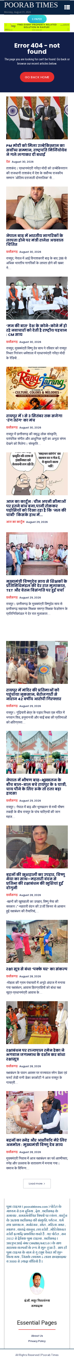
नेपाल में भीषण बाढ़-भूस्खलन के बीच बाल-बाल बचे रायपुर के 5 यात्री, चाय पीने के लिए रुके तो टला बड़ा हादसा (36, 786)
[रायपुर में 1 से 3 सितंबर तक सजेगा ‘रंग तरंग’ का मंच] (37, 388)
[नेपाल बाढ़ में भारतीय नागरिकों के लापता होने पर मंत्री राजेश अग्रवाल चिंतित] (37, 208)
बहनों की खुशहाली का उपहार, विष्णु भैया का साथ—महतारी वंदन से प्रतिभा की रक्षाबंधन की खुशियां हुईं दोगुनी (35, 881)
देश (8, 161)
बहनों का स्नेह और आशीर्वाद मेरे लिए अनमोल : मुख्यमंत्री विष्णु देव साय (36, 1142)
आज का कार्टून (15, 522)
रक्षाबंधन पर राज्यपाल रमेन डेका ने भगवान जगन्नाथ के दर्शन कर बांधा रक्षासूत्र (35, 1055)
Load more (35, 1183)
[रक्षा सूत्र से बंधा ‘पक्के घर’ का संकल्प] (37, 941)
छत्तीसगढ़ (12, 252)
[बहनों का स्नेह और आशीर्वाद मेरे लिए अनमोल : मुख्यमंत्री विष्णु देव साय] (37, 1112)
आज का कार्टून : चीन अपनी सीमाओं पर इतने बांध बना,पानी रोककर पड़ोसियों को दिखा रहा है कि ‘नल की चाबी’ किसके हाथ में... (36, 508)
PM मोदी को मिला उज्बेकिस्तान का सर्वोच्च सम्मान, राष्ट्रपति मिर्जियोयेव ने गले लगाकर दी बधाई (36, 150)
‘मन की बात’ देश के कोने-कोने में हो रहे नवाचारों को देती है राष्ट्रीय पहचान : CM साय (36, 330)
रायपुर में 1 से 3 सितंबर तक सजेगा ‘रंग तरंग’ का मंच (34, 418)
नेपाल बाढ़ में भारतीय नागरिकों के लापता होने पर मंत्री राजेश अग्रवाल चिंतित (35, 240)
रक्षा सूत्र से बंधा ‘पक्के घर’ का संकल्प (36, 969)
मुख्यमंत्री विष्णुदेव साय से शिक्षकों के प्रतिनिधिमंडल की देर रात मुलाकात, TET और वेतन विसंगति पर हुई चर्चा (36, 586)
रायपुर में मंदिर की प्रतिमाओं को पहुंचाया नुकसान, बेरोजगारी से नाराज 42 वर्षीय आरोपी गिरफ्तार (33, 694)
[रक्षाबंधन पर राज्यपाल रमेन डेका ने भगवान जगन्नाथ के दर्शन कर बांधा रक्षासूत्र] (37, 1022)
